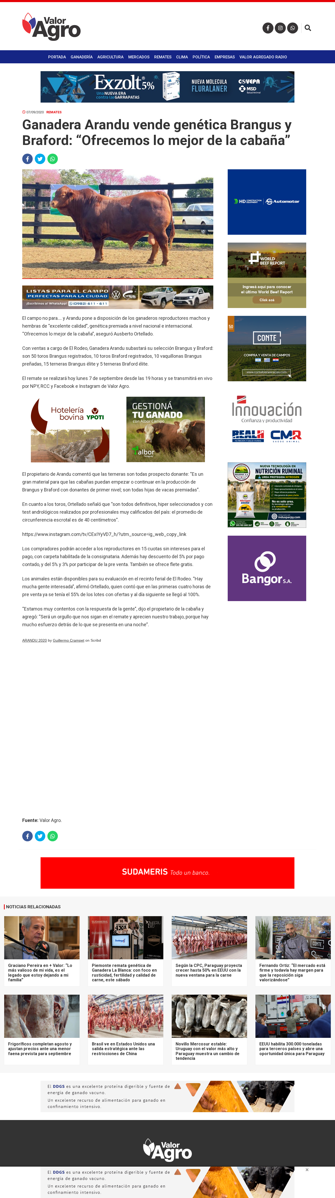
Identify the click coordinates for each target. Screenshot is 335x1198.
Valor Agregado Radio (263, 57)
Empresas (225, 57)
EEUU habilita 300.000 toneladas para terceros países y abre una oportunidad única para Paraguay (292, 1049)
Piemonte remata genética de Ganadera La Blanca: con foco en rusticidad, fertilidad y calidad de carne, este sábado (124, 972)
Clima (182, 57)
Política (201, 57)
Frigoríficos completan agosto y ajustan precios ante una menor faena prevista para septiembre (40, 1049)
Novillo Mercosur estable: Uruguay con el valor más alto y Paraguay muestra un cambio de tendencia (207, 1051)
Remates (162, 57)
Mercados (138, 57)
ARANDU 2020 (34, 640)
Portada (57, 57)
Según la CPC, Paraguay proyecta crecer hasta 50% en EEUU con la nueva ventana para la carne (209, 970)
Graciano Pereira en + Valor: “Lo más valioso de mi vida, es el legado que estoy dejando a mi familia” (40, 972)
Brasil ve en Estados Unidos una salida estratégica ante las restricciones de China (123, 1049)
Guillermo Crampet (68, 640)
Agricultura (110, 57)
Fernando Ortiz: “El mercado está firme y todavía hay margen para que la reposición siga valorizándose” (292, 972)
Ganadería (82, 57)
